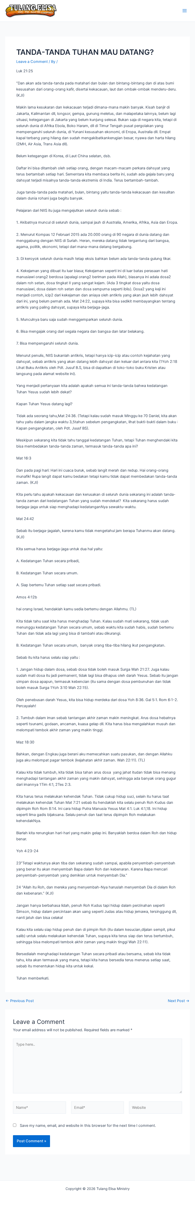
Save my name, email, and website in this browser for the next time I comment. (88, 1125)
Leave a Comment (32, 61)
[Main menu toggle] (184, 10)
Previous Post (20, 1001)
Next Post (178, 1001)
